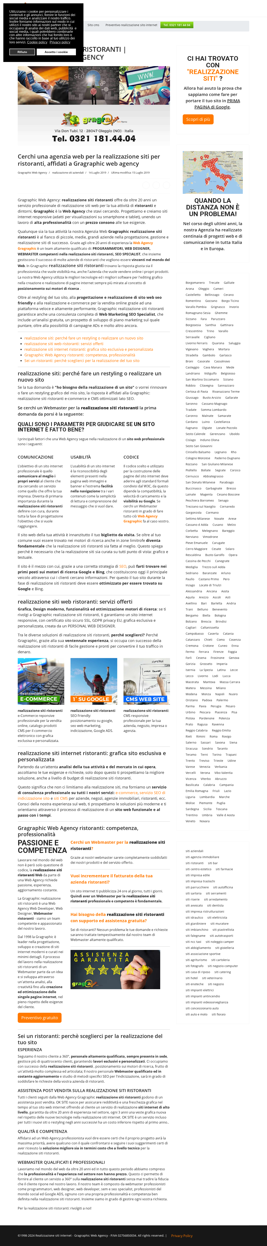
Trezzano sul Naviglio (200, 506)
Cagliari (191, 627)
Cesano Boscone (228, 494)
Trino (210, 331)
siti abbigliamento (198, 948)
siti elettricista (217, 917)
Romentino (193, 301)
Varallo (223, 331)
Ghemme (221, 313)
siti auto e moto (196, 1014)
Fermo (190, 652)
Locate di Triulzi (210, 585)
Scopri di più (198, 119)
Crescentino (194, 331)
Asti (227, 597)
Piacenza (221, 712)
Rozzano (191, 464)
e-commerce (127, 792)
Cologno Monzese (198, 458)
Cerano (229, 295)
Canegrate (222, 561)
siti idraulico (194, 917)
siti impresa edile (198, 875)
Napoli (219, 694)
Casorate (204, 361)
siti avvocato (194, 905)
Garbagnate (214, 488)
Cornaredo (227, 506)
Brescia (206, 621)
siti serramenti (216, 893)
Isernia (190, 670)
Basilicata (192, 785)
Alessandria (194, 591)
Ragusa (202, 724)
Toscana (221, 809)
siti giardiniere (196, 924)
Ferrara (204, 652)
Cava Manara (213, 367)
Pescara (205, 712)
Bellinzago (212, 295)
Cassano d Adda (197, 525)
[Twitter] (156, 185)
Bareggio (228, 531)
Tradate (191, 410)
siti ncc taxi (193, 942)
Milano (221, 688)
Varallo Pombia (196, 307)
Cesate (216, 549)
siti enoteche (195, 984)
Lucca (226, 676)
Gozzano (211, 301)
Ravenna (218, 724)
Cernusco (192, 476)
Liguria (190, 797)
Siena (233, 742)
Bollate (206, 470)
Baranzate (210, 573)
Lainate (191, 494)
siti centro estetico (198, 869)
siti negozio (216, 984)
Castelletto (193, 295)
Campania (226, 785)
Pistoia (190, 718)
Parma (190, 706)
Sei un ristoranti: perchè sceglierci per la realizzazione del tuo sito (82, 360)
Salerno (191, 742)
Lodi (215, 676)
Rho (233, 452)
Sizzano (191, 319)
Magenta (206, 494)
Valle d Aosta (226, 815)
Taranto (222, 748)
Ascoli (217, 597)
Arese (232, 519)
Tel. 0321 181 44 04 (177, 25)
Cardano (192, 422)
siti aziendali (194, 851)
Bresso (231, 488)
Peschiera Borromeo (200, 500)
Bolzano (191, 621)
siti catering (222, 972)
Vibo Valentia (223, 773)
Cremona (192, 646)
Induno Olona (209, 440)
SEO (122, 566)
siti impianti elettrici (200, 990)
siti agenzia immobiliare (202, 857)
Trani (189, 609)
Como (221, 640)
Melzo (231, 525)
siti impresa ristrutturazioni (205, 911)
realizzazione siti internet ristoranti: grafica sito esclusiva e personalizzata (88, 349)
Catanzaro (193, 640)
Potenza (224, 718)
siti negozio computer (223, 966)
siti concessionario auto (202, 1008)
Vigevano (192, 349)
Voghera (208, 349)
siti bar (213, 863)
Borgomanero (195, 283)
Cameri (218, 289)
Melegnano (210, 531)
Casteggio (192, 367)
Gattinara (226, 325)
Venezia (204, 767)
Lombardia (207, 797)
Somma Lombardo (213, 410)
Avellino (191, 603)
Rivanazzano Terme (226, 391)
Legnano (221, 452)
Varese (190, 767)
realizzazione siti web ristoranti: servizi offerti (63, 343)
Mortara (224, 349)
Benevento (219, 609)
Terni (204, 755)
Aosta (225, 591)
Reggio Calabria (197, 730)
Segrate (220, 470)
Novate (219, 519)
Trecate (214, 283)
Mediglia (192, 567)
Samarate (224, 416)
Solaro (229, 549)
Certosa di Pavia (197, 391)
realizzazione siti (32, 242)
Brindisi (221, 621)
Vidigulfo (210, 373)
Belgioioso (228, 373)
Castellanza (222, 422)
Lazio (227, 791)
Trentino (192, 815)
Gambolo (209, 355)
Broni (189, 361)
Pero (226, 579)
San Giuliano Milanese (217, 464)
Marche (224, 797)
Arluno (225, 573)
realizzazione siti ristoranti (76, 265)
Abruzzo (221, 779)
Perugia (216, 706)
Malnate (207, 416)
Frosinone (217, 658)
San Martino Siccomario (202, 379)
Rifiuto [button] (22, 52)
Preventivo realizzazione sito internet (131, 25)
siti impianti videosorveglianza (207, 1002)
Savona (220, 742)
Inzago (190, 585)
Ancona (212, 591)
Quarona (218, 343)
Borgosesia (193, 325)
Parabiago (227, 482)
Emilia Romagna (197, 791)
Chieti (208, 640)
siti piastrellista (223, 930)
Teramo (191, 755)
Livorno (203, 676)
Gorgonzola (194, 513)
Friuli (216, 791)
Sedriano (192, 573)
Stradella (192, 355)
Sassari (206, 742)
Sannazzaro (226, 385)
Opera (233, 555)
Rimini (200, 736)
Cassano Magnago (214, 404)
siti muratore (219, 924)
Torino (216, 755)
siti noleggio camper (220, 942)
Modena (191, 694)
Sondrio (207, 748)
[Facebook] (146, 185)
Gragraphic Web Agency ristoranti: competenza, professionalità (79, 354)
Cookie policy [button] (37, 42)
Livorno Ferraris (197, 343)
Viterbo (206, 779)
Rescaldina (193, 555)
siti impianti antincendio (203, 996)
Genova (234, 658)
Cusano (218, 525)
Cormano (212, 513)
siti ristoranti (195, 863)
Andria (231, 603)
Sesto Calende (195, 434)
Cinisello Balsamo (198, 452)
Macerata (192, 682)
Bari (204, 603)
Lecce (234, 670)
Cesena (201, 658)
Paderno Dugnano (227, 458)
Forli (189, 658)
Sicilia (207, 809)
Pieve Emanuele (197, 543)
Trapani (231, 755)
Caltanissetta (210, 627)
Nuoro (233, 694)
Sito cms (93, 25)
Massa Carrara (230, 682)
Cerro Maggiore (196, 549)
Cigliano (209, 337)
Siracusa (192, 748)
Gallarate (231, 398)
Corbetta (192, 531)
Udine (232, 761)
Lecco (189, 676)
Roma (214, 736)
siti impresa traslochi (200, 881)
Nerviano (192, 537)
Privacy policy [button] (60, 42)
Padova (207, 700)
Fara (204, 319)
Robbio (190, 385)
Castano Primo (209, 579)
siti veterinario (212, 978)
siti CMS (61, 798)
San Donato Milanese (200, 482)
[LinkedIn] (166, 185)
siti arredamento (215, 899)
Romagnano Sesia (198, 313)
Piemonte (205, 803)
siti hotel (192, 978)
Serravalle (193, 337)
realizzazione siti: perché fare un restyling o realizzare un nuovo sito (83, 338)
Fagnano (192, 428)
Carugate (218, 543)
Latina (221, 670)
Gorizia (190, 664)
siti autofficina (223, 887)
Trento (190, 761)
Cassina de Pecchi (198, 561)
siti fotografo (194, 966)
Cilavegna (206, 385)
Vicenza (191, 779)
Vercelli (191, 773)
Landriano (193, 373)
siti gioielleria (224, 948)
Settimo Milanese (198, 519)
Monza (206, 694)
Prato (189, 724)
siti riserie (193, 899)
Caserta (213, 634)
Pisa (234, 712)
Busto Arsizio (212, 398)
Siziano (228, 379)
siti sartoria (194, 893)
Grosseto (206, 664)
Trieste (218, 761)
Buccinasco (193, 488)
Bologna (220, 615)
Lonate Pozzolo (226, 428)
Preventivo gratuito (39, 1017)
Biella (206, 615)
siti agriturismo (196, 960)
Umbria (207, 815)
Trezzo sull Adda (213, 567)
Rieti (189, 736)
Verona (205, 773)
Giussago (192, 398)
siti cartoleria (220, 960)
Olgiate (207, 428)
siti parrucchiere (197, 887)
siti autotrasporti (221, 936)
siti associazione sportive (203, 954)
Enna (235, 646)
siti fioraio (218, 1014)
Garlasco (225, 355)
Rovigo (226, 736)
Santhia (210, 325)
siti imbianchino (197, 930)
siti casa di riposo (198, 972)
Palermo (222, 700)
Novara (205, 821)
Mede (230, 367)
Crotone (208, 646)
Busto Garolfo (214, 555)
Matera (191, 688)
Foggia (232, 652)
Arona (190, 289)
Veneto (190, 821)
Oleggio (203, 289)
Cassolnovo (222, 361)
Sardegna (192, 809)
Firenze (218, 652)
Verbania (221, 767)
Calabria (209, 785)
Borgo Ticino (230, 301)
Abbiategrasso (213, 476)
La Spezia (206, 670)
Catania (228, 634)
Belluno (202, 609)
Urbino (190, 712)
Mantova (209, 682)
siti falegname (195, 936)
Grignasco (218, 307)
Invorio (234, 307)
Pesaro (230, 706)
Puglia (221, 803)
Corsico (235, 470)
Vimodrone (210, 537)
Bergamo (192, 615)
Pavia (202, 706)
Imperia (222, 664)
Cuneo (222, 646)
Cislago (191, 440)
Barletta (216, 603)
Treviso (204, 761)
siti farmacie (224, 869)
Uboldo (234, 434)
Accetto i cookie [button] (56, 52)
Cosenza (235, 640)
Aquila (190, 597)
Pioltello (191, 470)
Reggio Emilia (221, 730)
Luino (206, 422)
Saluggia (235, 343)
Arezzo (203, 597)
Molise (190, 803)
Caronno (192, 416)
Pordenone (206, 718)
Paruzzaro (218, 319)
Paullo (190, 579)
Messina (206, 688)
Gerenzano (217, 434)
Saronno (191, 404)
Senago (223, 500)
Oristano (192, 700)
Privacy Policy (182, 1235)
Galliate (229, 283)
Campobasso (195, 634)
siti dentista (215, 905)
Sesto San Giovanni (199, 446)
